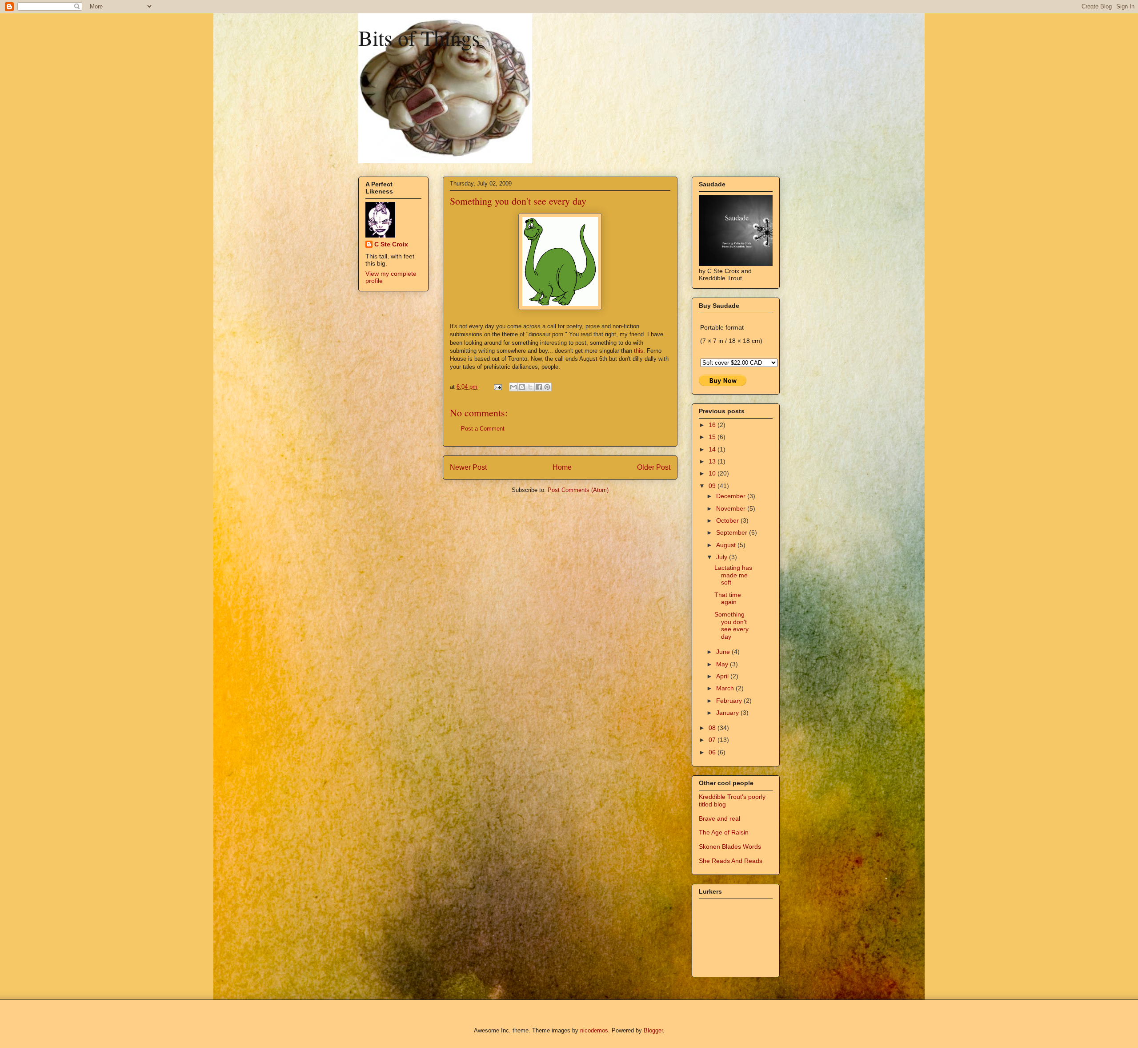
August (726, 544)
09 (713, 485)
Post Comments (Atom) (578, 490)
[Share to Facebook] (538, 387)
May (723, 664)
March (726, 688)
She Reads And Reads (730, 860)
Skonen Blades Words (730, 846)
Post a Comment (483, 428)
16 (713, 424)
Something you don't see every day (731, 625)
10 (713, 473)
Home (562, 467)
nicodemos (594, 1030)
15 (713, 436)
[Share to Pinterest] (547, 387)
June (724, 651)
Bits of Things (419, 37)
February (730, 700)
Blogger (653, 1030)
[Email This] (513, 387)
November (731, 508)
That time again (727, 598)
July (722, 556)
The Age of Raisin (724, 832)
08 (713, 727)
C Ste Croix (391, 244)
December (731, 496)
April (723, 676)
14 (713, 449)
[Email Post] (497, 386)
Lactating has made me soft (733, 575)
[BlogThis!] (521, 387)
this (638, 350)
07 (713, 739)
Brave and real (719, 818)
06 (713, 752)
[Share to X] (530, 387)
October (728, 520)
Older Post (653, 467)
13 (713, 461)
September (732, 532)
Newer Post (468, 467)
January (728, 712)
